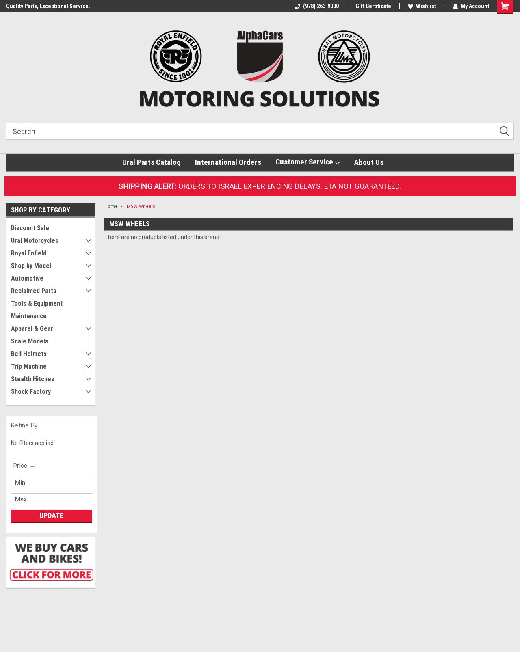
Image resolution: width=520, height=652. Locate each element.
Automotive (27, 278)
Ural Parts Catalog (151, 162)
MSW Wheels (141, 206)
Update (51, 515)
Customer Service (305, 161)
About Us (369, 162)
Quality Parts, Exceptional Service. (48, 6)
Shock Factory (31, 391)
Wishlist (426, 6)
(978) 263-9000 (321, 6)
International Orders (228, 162)
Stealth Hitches (32, 379)
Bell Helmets (29, 354)
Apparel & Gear (32, 328)
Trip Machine (29, 366)
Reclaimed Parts (33, 291)
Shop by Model (31, 266)
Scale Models (29, 341)
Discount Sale (30, 228)
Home (111, 206)
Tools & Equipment (37, 303)
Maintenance (29, 316)
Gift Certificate (373, 6)
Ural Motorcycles (34, 240)
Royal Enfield (28, 253)
